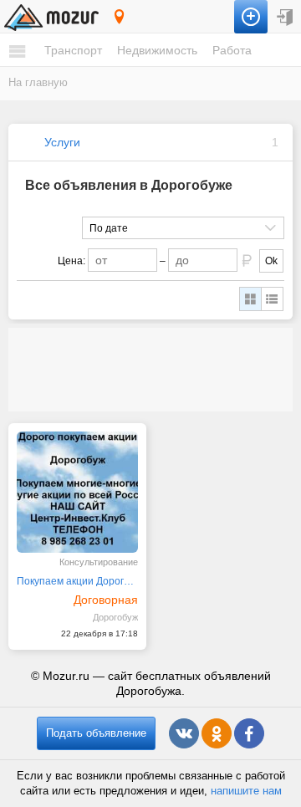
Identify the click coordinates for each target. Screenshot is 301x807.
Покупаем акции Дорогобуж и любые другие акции (77, 581)
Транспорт (73, 50)
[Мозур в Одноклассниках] (217, 733)
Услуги (62, 142)
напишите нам (246, 790)
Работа (232, 50)
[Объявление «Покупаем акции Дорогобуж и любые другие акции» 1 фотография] (77, 492)
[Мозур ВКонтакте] (184, 733)
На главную (38, 82)
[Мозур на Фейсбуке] (249, 733)
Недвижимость (157, 50)
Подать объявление (96, 733)
